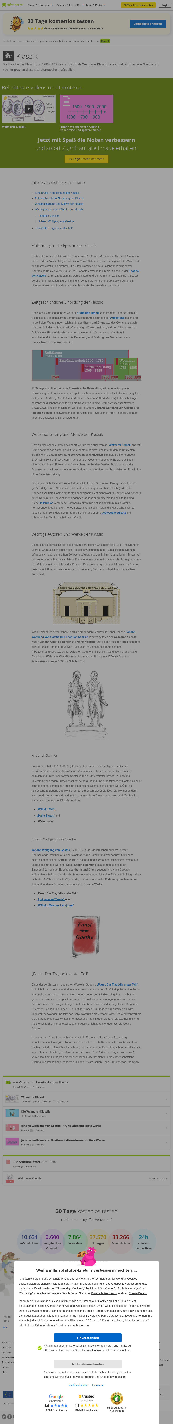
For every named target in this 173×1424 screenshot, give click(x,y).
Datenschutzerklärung (104, 1293)
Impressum (98, 1385)
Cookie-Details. (138, 1293)
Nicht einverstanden (88, 1364)
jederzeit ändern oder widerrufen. (50, 1320)
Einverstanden (88, 1338)
